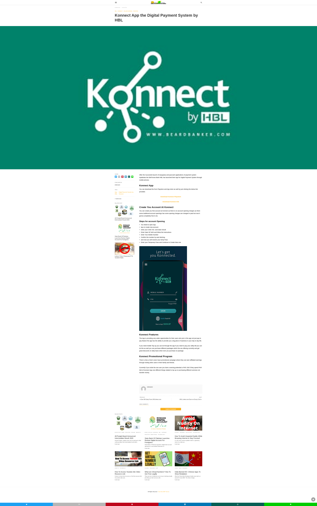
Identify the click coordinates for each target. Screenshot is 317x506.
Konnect (120, 11)
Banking (155, 432)
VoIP (157, 468)
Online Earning (128, 11)
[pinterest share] (122, 177)
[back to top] (313, 499)
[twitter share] (116, 177)
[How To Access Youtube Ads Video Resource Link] (128, 458)
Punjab (133, 432)
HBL (116, 11)
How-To (117, 468)
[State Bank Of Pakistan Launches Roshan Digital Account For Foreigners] (124, 229)
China (176, 468)
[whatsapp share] (129, 177)
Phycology (189, 432)
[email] (79, 504)
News (123, 432)
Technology (161, 434)
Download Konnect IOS (171, 202)
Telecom (152, 468)
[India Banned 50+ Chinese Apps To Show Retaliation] (188, 458)
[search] (201, 2)
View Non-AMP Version (163, 491)
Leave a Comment (171, 409)
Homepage (117, 7)
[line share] (132, 177)
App (116, 192)
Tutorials (123, 468)
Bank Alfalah (148, 432)
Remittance (154, 434)
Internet (164, 432)
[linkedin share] (126, 177)
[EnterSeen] (158, 2)
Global (177, 432)
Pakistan (124, 7)
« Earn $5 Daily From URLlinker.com (150, 399)
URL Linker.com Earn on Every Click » (190, 399)
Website (138, 432)
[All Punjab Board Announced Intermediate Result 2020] (124, 211)
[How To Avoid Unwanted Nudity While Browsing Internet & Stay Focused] (188, 423)
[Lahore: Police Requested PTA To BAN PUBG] (124, 248)
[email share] (119, 177)
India (180, 468)
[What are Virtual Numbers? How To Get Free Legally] (158, 458)
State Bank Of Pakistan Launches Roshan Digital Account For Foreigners (122, 238)
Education (118, 432)
